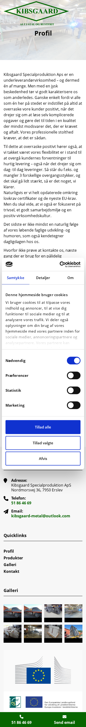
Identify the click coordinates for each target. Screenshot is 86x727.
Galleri (10, 565)
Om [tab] (70, 277)
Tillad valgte (43, 442)
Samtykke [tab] (15, 277)
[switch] (74, 375)
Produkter (13, 558)
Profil (9, 551)
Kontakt (11, 571)
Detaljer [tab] (43, 277)
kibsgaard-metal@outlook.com (40, 515)
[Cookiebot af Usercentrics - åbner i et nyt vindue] (61, 264)
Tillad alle (43, 427)
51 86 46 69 (21, 503)
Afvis (43, 458)
